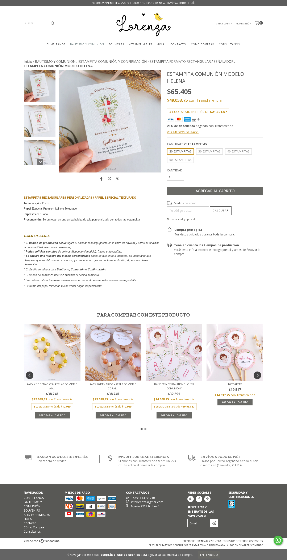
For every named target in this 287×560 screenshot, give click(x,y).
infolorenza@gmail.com (147, 502)
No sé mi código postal (181, 219)
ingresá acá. (217, 545)
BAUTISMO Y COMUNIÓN (87, 44)
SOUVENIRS (116, 44)
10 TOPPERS (235, 384)
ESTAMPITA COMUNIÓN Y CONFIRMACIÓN (112, 61)
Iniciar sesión (243, 23)
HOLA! (161, 44)
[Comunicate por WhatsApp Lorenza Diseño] (278, 540)
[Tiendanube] (42, 542)
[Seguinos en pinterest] (207, 499)
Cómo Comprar (202, 44)
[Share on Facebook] (101, 179)
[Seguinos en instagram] (190, 499)
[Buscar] (52, 23)
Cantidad (174, 170)
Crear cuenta (224, 23)
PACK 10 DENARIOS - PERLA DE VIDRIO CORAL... (113, 386)
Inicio (28, 61)
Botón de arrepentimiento (246, 545)
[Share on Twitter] (110, 179)
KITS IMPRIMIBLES (140, 44)
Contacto (178, 44)
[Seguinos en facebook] (199, 499)
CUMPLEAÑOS (56, 44)
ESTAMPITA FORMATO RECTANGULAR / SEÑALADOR (191, 61)
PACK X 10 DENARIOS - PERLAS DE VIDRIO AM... (52, 386)
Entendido (209, 555)
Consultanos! (230, 44)
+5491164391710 (143, 498)
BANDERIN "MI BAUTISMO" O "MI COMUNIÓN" (174, 386)
